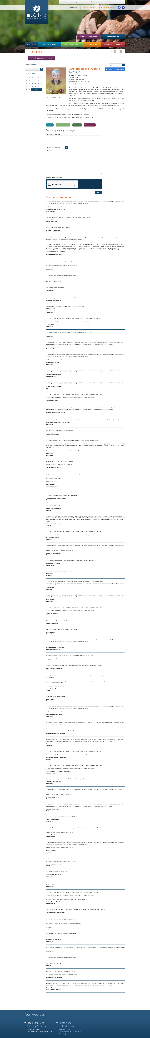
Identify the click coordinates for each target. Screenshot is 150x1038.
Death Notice (113, 37)
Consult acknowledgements (41, 58)
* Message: (49, 151)
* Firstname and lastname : (53, 134)
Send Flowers (114, 2)
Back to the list (51, 98)
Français (112, 7)
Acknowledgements (89, 37)
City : (47, 140)
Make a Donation (92, 2)
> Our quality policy (70, 2)
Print (50, 125)
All (36, 89)
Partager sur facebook (116, 69)
